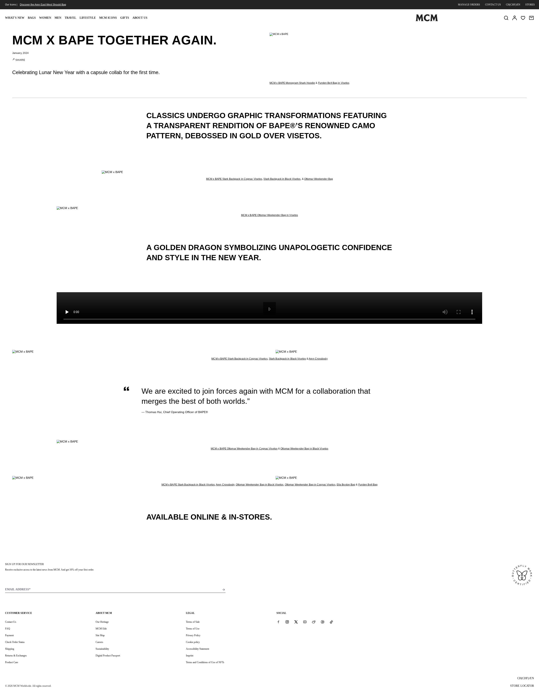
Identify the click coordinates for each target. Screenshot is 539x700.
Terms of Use (192, 628)
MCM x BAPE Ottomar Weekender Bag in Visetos (269, 215)
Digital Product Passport (108, 655)
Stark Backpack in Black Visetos (281, 178)
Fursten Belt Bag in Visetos (334, 82)
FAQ (7, 628)
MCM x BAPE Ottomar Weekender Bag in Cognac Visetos (244, 448)
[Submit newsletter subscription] (223, 590)
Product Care (11, 662)
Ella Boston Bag (346, 484)
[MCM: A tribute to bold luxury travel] (427, 20)
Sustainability (102, 648)
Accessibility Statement (197, 648)
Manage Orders (469, 4)
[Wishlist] (523, 17)
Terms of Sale (193, 621)
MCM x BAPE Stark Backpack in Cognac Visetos (234, 178)
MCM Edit (101, 628)
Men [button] (58, 17)
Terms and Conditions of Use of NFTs (205, 662)
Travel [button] (70, 17)
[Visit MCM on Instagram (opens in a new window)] (287, 622)
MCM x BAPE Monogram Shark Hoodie (292, 82)
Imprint (189, 655)
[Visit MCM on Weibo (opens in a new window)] (314, 622)
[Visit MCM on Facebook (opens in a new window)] (278, 622)
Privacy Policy (193, 635)
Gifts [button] (124, 17)
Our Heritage (102, 621)
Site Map (100, 635)
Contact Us (10, 621)
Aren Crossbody (318, 358)
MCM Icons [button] (108, 17)
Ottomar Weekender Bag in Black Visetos (304, 448)
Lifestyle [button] (88, 17)
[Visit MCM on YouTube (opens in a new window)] (305, 622)
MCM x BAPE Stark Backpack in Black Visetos (188, 484)
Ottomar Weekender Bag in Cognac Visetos (310, 484)
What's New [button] (14, 17)
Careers (99, 642)
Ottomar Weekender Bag (318, 178)
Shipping (9, 648)
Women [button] (45, 17)
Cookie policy (193, 642)
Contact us (493, 4)
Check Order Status (15, 642)
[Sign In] (514, 17)
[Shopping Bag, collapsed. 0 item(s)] (531, 17)
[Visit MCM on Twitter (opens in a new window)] (296, 622)
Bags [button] (32, 17)
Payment (9, 635)
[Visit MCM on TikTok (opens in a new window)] (331, 622)
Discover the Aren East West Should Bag (43, 4)
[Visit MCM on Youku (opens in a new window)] (322, 622)
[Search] (506, 17)
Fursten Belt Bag (368, 484)
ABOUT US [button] (139, 17)
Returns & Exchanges (16, 655)
